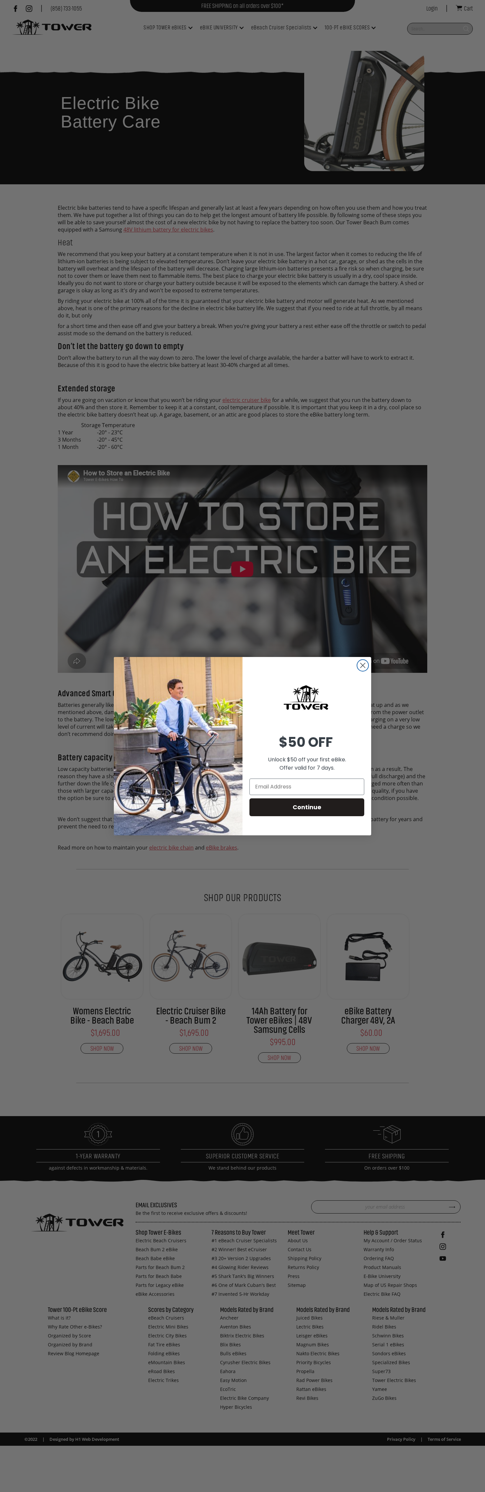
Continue (307, 807)
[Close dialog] (363, 665)
